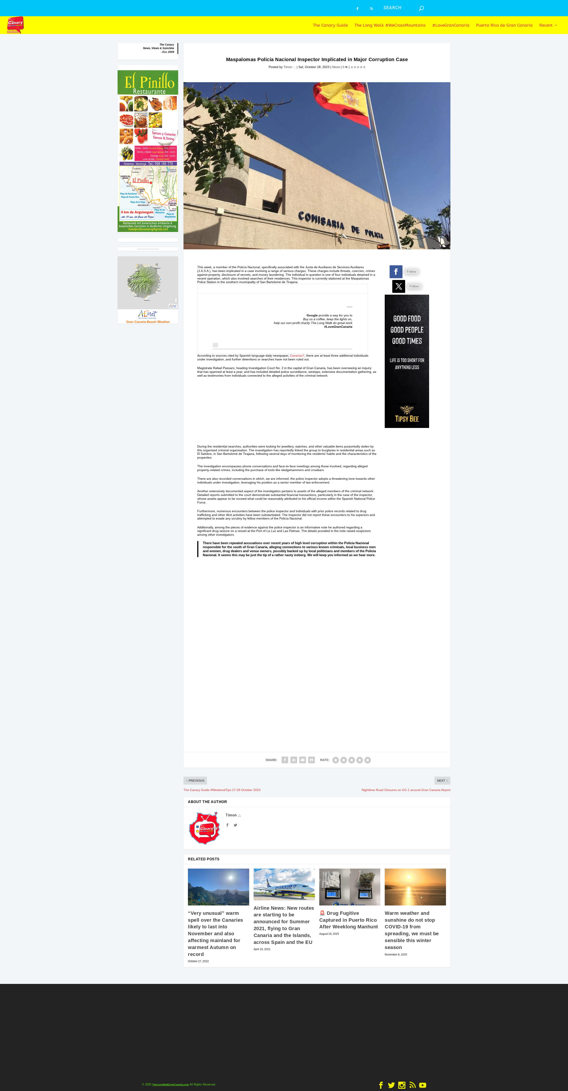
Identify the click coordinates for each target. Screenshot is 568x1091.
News (336, 67)
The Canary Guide (330, 26)
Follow (411, 271)
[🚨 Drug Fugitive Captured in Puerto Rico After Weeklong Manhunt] (350, 887)
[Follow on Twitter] (398, 286)
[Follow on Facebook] (396, 271)
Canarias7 (297, 355)
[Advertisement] (287, 413)
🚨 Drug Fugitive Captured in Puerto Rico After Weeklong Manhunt (348, 920)
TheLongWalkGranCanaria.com (170, 1084)
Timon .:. (290, 67)
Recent (546, 26)
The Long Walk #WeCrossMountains (390, 26)
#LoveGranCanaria (450, 26)
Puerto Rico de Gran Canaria (504, 26)
